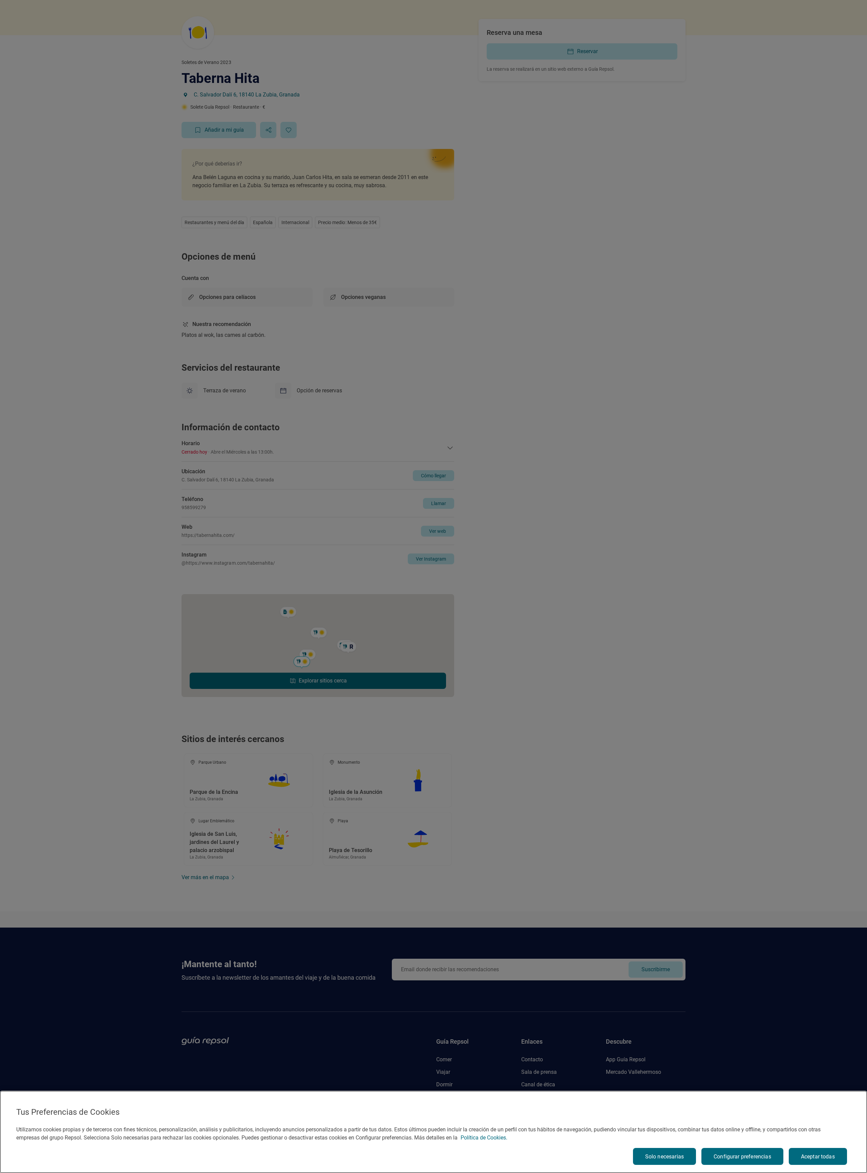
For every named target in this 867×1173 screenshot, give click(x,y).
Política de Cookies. (484, 1137)
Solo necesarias (664, 1156)
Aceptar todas (818, 1156)
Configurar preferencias (742, 1156)
